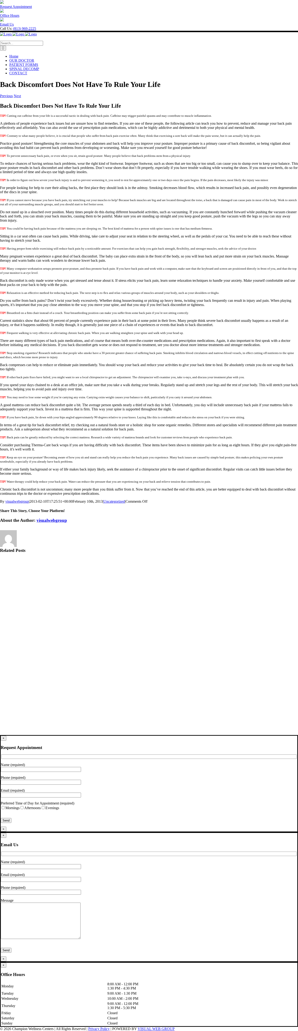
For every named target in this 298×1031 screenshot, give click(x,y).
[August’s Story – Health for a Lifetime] (149, 577)
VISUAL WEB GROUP (156, 1029)
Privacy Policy (99, 1029)
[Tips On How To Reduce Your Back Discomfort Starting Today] (149, 717)
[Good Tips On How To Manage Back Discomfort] (149, 682)
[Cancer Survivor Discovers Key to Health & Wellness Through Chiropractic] (149, 647)
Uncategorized (114, 501)
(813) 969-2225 (24, 29)
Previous (6, 96)
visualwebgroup (17, 501)
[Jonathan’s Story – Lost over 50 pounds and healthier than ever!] (149, 612)
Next (17, 96)
